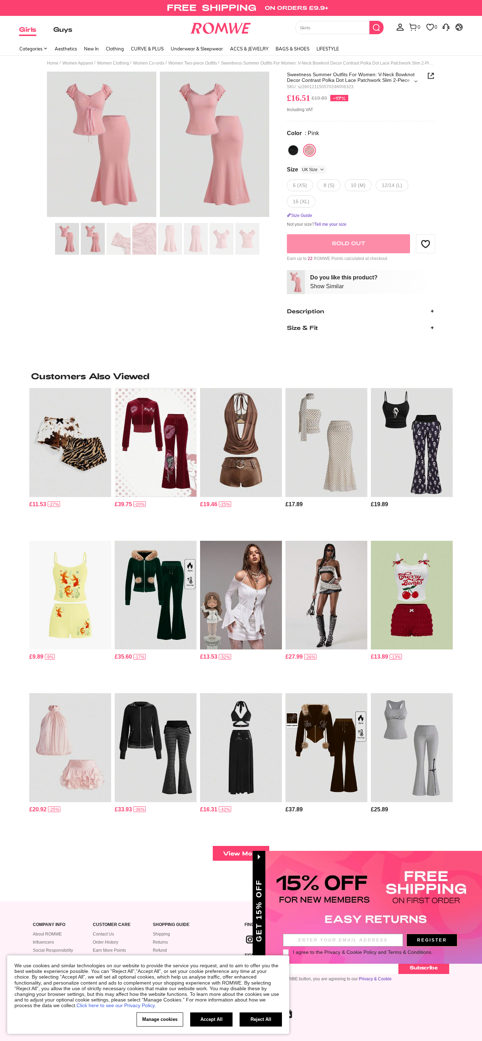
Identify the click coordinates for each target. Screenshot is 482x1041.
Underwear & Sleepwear (197, 49)
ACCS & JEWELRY (249, 49)
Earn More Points (109, 950)
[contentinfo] (37, 504)
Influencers (43, 942)
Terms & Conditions (409, 952)
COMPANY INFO (49, 924)
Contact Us (103, 934)
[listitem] (70, 461)
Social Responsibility (53, 950)
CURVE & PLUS (147, 49)
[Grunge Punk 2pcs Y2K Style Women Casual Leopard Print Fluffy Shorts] (70, 442)
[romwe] (220, 27)
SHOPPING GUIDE (171, 924)
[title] (241, 376)
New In (91, 49)
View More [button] (241, 853)
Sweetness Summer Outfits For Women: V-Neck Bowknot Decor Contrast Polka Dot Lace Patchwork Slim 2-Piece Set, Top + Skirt (351, 77)
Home (53, 63)
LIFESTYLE (328, 49)
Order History (105, 942)
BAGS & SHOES (292, 49)
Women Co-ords (148, 63)
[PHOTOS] (158, 145)
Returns (160, 942)
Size (302, 170)
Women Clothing (113, 63)
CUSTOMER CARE (112, 924)
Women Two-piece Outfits (192, 63)
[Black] (293, 150)
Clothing (115, 49)
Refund (160, 950)
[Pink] (309, 150)
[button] (425, 243)
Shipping (161, 934)
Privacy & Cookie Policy (350, 952)
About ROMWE (47, 934)
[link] (241, 8)
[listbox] (400, 27)
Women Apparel (77, 63)
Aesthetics (66, 49)
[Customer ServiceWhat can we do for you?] (446, 27)
